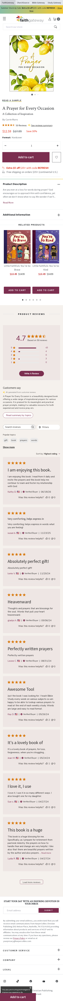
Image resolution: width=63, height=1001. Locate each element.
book (13, 440)
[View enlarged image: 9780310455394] (31, 63)
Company (9, 959)
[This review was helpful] (47, 719)
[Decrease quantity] (5, 146)
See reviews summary (41, 125)
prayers (23, 440)
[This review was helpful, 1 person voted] (47, 763)
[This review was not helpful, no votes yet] (52, 497)
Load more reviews (31, 882)
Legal (7, 969)
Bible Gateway (38, 2)
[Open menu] (4, 18)
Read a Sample (12, 100)
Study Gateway (54, 2)
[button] (32, 94)
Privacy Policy (19, 938)
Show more (9, 447)
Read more (46, 853)
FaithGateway (8, 2)
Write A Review (31, 373)
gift (5, 440)
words (34, 440)
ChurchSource (23, 2)
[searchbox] (16, 427)
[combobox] (31, 27)
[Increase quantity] (58, 146)
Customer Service (16, 950)
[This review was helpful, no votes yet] (47, 497)
